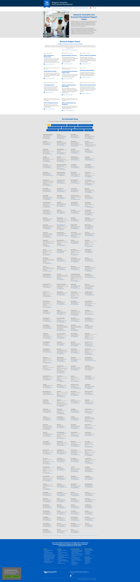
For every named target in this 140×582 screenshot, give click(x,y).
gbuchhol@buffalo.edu (76, 167)
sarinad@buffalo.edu (62, 206)
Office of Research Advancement (49, 56)
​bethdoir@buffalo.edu (90, 495)
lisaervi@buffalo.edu (62, 501)
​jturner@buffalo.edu (90, 526)
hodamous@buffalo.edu (48, 338)
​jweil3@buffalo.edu (62, 532)
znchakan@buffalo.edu (76, 176)
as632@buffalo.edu (48, 444)
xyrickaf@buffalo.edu (62, 213)
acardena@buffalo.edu (90, 428)
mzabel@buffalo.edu (76, 479)
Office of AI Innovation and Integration (69, 103)
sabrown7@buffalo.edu (48, 167)
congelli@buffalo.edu (48, 191)
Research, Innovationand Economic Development (62, 3)
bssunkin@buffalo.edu (62, 445)
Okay (12, 576)
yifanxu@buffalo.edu (76, 532)
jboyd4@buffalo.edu (48, 161)
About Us (61, 10)
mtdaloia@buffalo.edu (62, 198)
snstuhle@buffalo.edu (90, 435)
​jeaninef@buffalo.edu (90, 501)
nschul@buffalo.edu (76, 395)
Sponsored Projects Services (69, 55)
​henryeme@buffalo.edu (62, 520)
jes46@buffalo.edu (48, 246)
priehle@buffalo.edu (62, 381)
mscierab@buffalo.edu (90, 394)
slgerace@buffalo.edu (76, 205)
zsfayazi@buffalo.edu (76, 501)
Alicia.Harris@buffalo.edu (91, 235)
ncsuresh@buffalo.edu (76, 446)
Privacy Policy (13, 573)
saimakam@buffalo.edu (62, 261)
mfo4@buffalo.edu (48, 345)
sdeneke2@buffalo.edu (48, 277)
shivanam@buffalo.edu (48, 307)
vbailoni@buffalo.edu (62, 145)
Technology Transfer (49, 85)
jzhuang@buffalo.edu (48, 489)
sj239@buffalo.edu (89, 252)
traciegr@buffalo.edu (48, 237)
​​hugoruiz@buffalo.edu (76, 520)
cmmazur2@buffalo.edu (48, 321)
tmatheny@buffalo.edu (90, 314)
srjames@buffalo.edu (90, 246)
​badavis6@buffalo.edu (76, 495)
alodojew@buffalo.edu (62, 304)
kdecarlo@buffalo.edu (90, 198)
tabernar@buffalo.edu (76, 183)
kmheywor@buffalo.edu (62, 245)
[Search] (90, 8)
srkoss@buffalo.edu (62, 279)
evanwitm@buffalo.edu (90, 471)
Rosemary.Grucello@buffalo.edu (64, 235)
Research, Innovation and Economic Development (51, 10)
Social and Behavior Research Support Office (69, 71)
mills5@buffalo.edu (90, 328)
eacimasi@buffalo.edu (48, 185)
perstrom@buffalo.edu (62, 438)
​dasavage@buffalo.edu (48, 526)
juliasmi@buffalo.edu (62, 427)
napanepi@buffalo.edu (48, 352)
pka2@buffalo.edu (47, 138)
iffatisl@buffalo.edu (76, 243)
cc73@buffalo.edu (89, 388)
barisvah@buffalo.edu (62, 461)
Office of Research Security (51, 103)
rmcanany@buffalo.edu (76, 321)
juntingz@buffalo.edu (90, 479)
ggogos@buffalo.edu (48, 228)
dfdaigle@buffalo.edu (48, 199)
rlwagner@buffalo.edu (48, 532)
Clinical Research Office (50, 71)
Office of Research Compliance (88, 55)
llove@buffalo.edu (61, 345)
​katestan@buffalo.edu (76, 526)
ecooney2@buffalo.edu (62, 191)
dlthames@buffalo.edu (76, 454)
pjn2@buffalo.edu (75, 428)
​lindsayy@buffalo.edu (62, 495)
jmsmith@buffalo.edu (48, 429)
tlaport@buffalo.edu (48, 287)
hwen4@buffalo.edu (62, 470)
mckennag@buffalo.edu (62, 221)
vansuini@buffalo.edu (76, 137)
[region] (11, 573)
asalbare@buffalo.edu (90, 146)
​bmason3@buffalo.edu (90, 514)
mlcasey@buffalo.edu (62, 175)
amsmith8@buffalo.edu (90, 138)
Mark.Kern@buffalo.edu (62, 269)
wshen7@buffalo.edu (48, 412)
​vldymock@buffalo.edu (48, 501)
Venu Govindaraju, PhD (61, 224)
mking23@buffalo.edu (76, 269)
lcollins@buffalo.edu (90, 184)
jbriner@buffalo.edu (62, 161)
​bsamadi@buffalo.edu (90, 520)
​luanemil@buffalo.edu (48, 520)
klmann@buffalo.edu (62, 314)
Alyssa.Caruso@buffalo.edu (49, 175)
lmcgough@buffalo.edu (48, 328)
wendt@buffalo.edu (76, 471)
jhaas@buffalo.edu (76, 304)
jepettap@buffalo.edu (62, 361)
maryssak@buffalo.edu (90, 321)
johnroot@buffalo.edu (76, 381)
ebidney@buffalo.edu (90, 152)
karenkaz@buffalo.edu (90, 261)
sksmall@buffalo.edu (90, 421)
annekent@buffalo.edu (48, 271)
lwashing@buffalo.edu (48, 473)
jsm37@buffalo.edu (76, 330)
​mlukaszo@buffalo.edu (48, 514)
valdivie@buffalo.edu (76, 461)
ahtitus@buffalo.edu (90, 455)
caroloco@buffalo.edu (62, 338)
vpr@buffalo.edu (61, 229)
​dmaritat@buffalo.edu (76, 514)
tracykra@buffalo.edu (76, 281)
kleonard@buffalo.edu (48, 296)
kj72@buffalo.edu (61, 252)
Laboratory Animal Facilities (87, 70)
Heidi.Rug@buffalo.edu (48, 387)
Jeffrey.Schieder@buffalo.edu (49, 394)
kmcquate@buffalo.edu (62, 330)
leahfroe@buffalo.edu (76, 412)
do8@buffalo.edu (75, 336)
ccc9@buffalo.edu (47, 313)
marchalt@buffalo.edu (76, 237)
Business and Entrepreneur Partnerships (69, 85)
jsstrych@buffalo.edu (76, 436)
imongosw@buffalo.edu (90, 167)
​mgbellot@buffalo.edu (48, 495)
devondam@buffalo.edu (76, 199)
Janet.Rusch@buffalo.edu (62, 387)
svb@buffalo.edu (75, 146)
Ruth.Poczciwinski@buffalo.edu (91, 360)
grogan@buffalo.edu (90, 228)
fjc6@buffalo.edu (75, 191)
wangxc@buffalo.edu (90, 463)
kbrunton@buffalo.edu (62, 169)
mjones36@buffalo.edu (48, 263)
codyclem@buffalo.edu (62, 183)
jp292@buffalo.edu (62, 353)
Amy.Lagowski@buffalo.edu (91, 277)
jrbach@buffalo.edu (48, 144)
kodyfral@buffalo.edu (76, 213)
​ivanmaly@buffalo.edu (62, 514)
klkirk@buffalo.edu (90, 271)
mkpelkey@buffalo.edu (90, 354)
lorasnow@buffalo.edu (62, 526)
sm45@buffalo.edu (90, 192)
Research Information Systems (88, 85)
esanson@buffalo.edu (62, 138)
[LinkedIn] (70, 576)
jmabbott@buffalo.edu (62, 479)
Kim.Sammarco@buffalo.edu (77, 388)
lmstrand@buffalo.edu (48, 436)
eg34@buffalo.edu (75, 228)
